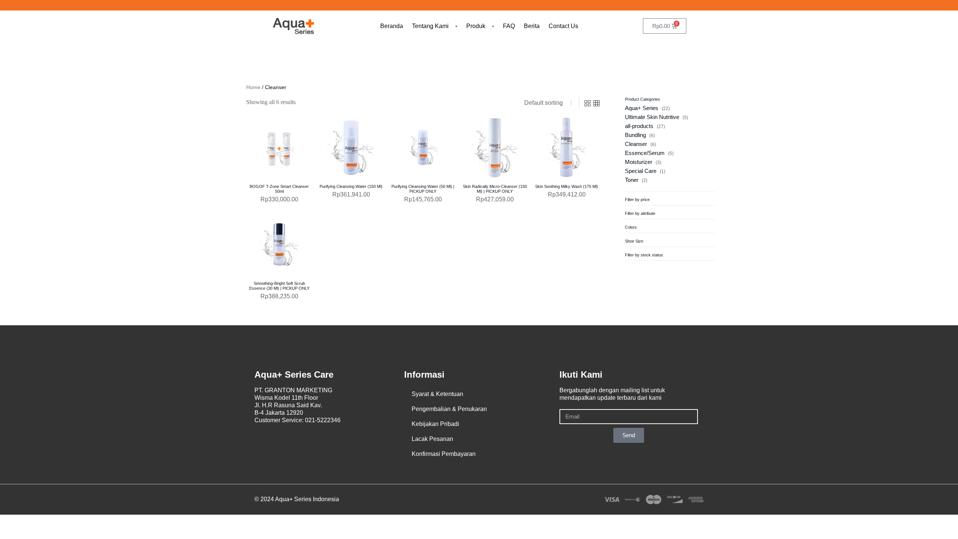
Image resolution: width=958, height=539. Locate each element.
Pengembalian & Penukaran (449, 409)
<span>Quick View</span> (254, 138)
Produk (475, 26)
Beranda (391, 26)
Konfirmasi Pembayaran (444, 454)
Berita (532, 26)
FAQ (509, 26)
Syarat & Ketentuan (437, 394)
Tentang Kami (430, 26)
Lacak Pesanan (432, 439)
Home (253, 87)
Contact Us (563, 26)
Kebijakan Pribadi (435, 424)
